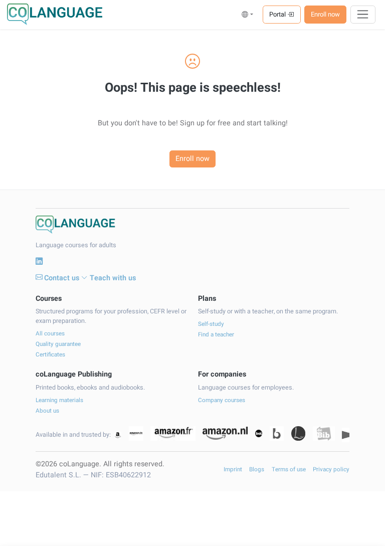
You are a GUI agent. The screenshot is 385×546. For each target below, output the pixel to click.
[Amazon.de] (136, 433)
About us (47, 411)
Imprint (233, 469)
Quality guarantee (58, 344)
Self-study (211, 324)
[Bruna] (277, 433)
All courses (50, 333)
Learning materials (59, 400)
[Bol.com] (258, 433)
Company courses (221, 400)
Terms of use (289, 469)
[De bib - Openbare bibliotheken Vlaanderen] (324, 433)
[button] (247, 14)
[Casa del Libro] (298, 433)
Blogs (256, 469)
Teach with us (113, 278)
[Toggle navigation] (363, 15)
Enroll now (325, 14)
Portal (278, 14)
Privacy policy (331, 469)
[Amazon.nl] (225, 433)
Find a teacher (216, 334)
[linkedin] (39, 262)
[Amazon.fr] (173, 433)
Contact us (61, 278)
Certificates (50, 354)
